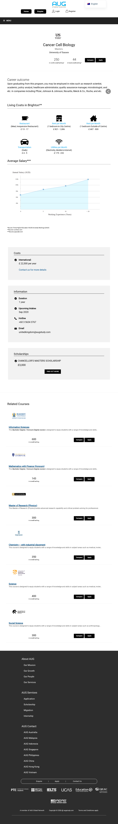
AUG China (29, 761)
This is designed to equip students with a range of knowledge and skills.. (53, 430)
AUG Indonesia (31, 743)
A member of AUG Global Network (32, 810)
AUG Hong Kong (31, 766)
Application (29, 699)
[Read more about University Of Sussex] (59, 40)
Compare (90, 60)
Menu (8, 21)
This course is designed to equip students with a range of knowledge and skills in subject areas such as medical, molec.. (55, 548)
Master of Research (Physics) (23, 505)
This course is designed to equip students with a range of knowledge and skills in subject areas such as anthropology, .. (55, 626)
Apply (101, 60)
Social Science (16, 623)
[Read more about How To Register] (59, 805)
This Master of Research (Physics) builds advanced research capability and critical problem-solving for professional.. (54, 508)
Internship (28, 716)
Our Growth (29, 671)
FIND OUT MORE (53, 371)
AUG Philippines (31, 755)
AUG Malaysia (30, 738)
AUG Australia (30, 732)
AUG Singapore (31, 749)
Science (12, 584)
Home (26, 11)
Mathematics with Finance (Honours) (26, 466)
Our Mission (29, 665)
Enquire (40, 11)
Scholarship (29, 704)
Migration (28, 710)
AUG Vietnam (30, 772)
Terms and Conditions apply (88, 810)
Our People (29, 676)
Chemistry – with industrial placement (27, 545)
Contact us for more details (32, 269)
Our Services (30, 682)
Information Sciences (19, 427)
